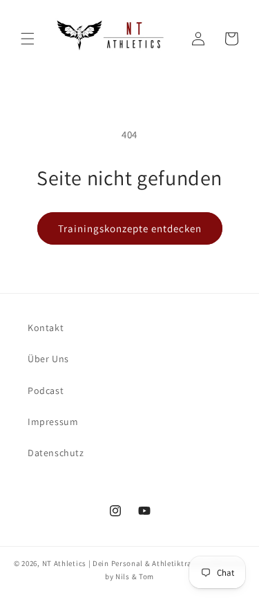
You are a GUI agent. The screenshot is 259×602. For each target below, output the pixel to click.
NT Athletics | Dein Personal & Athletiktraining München (144, 563)
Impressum (53, 421)
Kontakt (46, 327)
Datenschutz (56, 452)
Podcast (46, 390)
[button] (27, 38)
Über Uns (48, 358)
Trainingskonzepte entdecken (130, 228)
